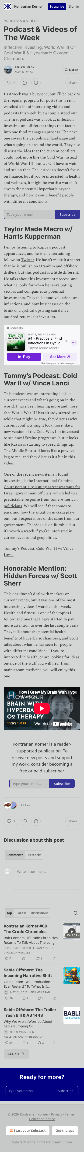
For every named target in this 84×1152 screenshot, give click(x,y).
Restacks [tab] (34, 855)
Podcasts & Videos (21, 21)
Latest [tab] (21, 913)
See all (13, 1054)
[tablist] (24, 855)
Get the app (65, 1130)
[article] (42, 942)
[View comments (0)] (24, 82)
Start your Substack (30, 1130)
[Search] (75, 913)
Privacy (56, 1114)
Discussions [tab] (39, 913)
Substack (19, 1142)
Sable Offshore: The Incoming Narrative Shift (28, 973)
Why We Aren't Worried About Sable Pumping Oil (28, 1023)
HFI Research (33, 1036)
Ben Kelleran (24, 67)
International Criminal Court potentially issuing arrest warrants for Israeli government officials (42, 487)
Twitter (27, 260)
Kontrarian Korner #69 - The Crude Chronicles (27, 929)
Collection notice (42, 1119)
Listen (73, 70)
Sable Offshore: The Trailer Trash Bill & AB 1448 (30, 1012)
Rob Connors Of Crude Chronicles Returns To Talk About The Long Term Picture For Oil (31, 940)
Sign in (74, 6)
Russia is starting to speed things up (42, 444)
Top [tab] (9, 913)
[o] (72, 931)
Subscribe (57, 6)
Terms (69, 1114)
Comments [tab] (15, 855)
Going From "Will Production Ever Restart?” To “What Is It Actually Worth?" (27, 984)
